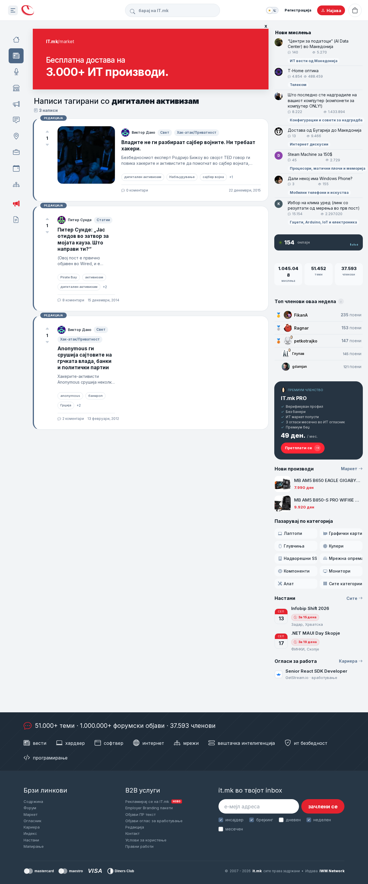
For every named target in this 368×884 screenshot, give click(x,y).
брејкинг (264, 819)
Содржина (33, 801)
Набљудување (182, 177)
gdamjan (299, 366)
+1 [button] (231, 177)
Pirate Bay (68, 277)
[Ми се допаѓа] (47, 131)
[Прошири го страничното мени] (13, 10)
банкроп (95, 396)
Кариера (348, 661)
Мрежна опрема (346, 558)
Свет (164, 132)
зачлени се (323, 806)
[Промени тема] (272, 10)
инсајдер (234, 819)
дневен (293, 819)
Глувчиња (294, 546)
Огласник (32, 820)
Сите (351, 598)
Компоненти (297, 571)
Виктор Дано (143, 132)
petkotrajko (305, 340)
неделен (322, 819)
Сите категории (345, 583)
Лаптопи (293, 533)
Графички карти (345, 533)
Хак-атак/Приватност (196, 132)
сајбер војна (213, 177)
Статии (103, 220)
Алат (289, 583)
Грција (65, 405)
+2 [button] (105, 287)
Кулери (336, 546)
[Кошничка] (355, 10)
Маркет (349, 468)
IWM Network (331, 871)
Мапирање (34, 846)
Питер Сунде (80, 220)
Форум (30, 807)
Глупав (298, 353)
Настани (31, 840)
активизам (94, 277)
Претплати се (298, 447)
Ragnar (301, 328)
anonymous (70, 396)
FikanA (301, 315)
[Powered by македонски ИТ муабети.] (27, 10)
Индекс (30, 833)
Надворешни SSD (300, 558)
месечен (234, 828)
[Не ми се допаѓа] (47, 145)
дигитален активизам (142, 177)
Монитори (339, 571)
